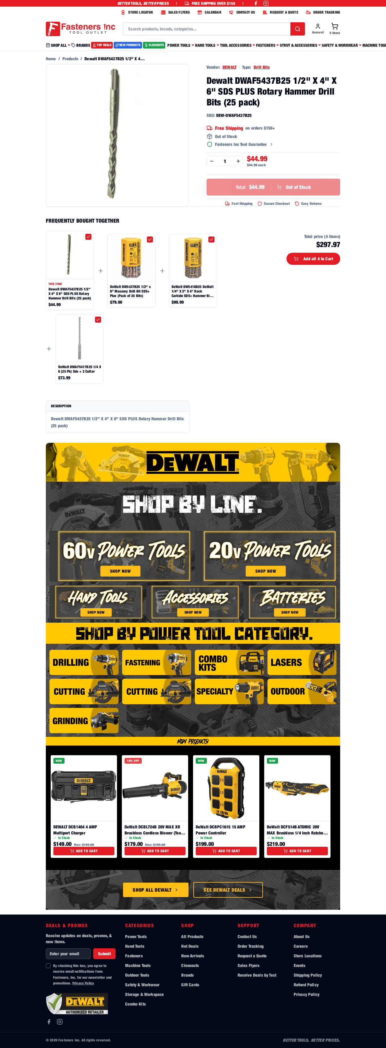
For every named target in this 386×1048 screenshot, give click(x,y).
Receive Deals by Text (257, 975)
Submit (104, 953)
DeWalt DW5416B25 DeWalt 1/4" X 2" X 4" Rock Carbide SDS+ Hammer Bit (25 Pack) (193, 291)
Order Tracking (251, 946)
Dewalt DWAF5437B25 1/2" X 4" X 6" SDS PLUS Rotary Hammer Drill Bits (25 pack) (70, 293)
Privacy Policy (83, 983)
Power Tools (136, 936)
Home (51, 58)
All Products (192, 936)
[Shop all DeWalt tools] (193, 462)
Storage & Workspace (144, 994)
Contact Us (247, 936)
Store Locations (307, 955)
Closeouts (189, 965)
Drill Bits (262, 67)
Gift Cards (190, 984)
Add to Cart (87, 851)
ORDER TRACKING (326, 12)
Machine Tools (137, 965)
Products (70, 58)
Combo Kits (135, 1003)
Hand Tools (134, 946)
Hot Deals (189, 946)
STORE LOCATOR (140, 12)
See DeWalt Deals (224, 890)
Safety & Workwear (142, 984)
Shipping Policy (308, 975)
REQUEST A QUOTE (284, 12)
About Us (301, 936)
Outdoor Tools (137, 975)
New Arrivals (192, 955)
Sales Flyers (249, 965)
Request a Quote (252, 955)
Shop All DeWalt (152, 890)
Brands (187, 975)
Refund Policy (306, 984)
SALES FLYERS (179, 12)
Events (299, 965)
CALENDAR (213, 12)
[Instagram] (60, 1022)
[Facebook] (49, 1022)
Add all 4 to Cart (318, 258)
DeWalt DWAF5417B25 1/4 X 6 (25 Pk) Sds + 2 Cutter (79, 369)
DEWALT (229, 67)
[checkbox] (88, 237)
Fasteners (133, 955)
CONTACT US (245, 12)
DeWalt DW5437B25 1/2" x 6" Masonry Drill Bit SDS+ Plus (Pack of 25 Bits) (130, 291)
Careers (301, 946)
